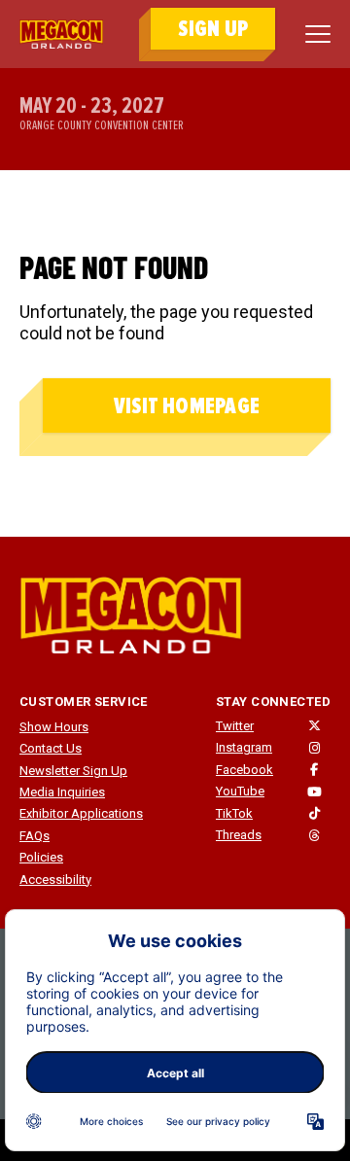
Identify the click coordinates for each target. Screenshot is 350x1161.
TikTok (234, 813)
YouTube (240, 791)
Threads (239, 834)
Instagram (244, 747)
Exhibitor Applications (81, 813)
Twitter (235, 726)
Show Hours (53, 727)
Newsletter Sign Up (73, 770)
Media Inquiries (62, 792)
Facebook (244, 769)
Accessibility (55, 879)
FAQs (34, 835)
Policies (41, 857)
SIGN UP (213, 29)
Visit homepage (187, 406)
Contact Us (50, 748)
